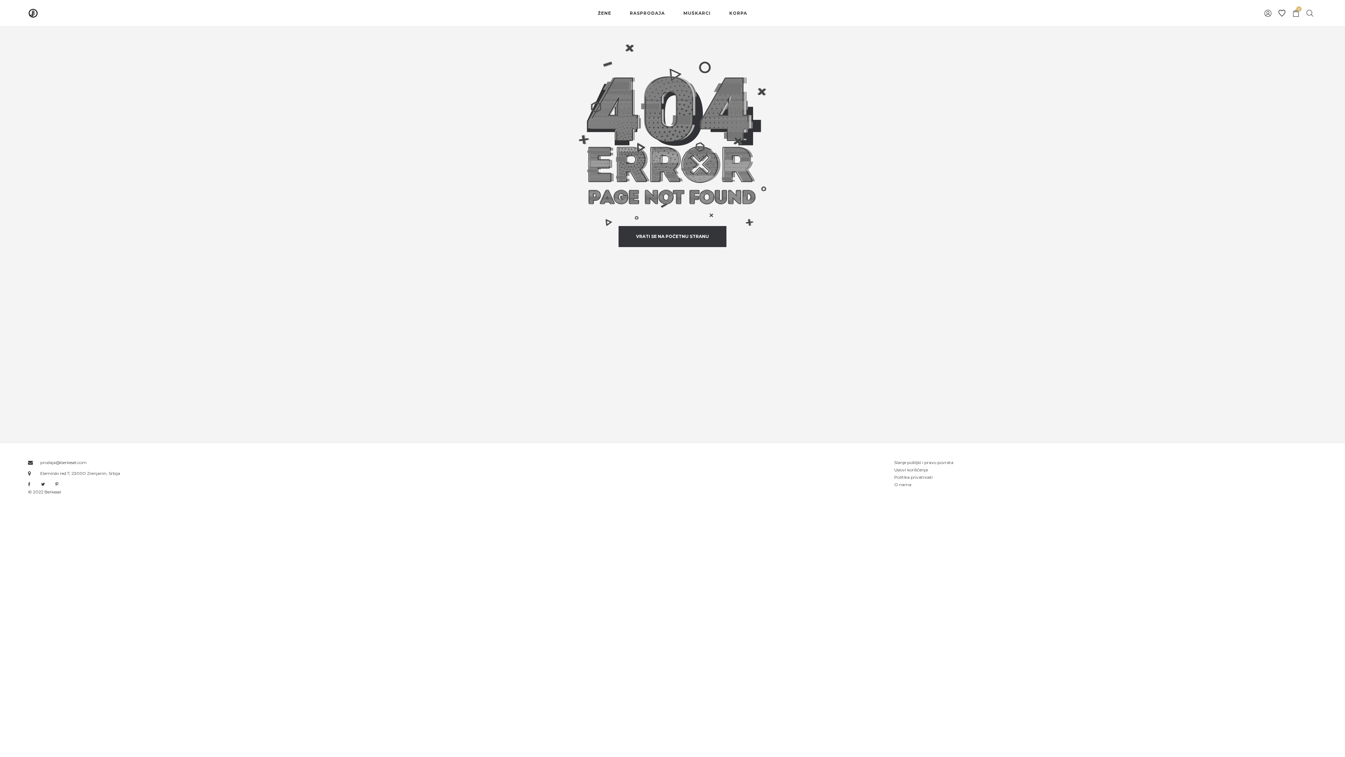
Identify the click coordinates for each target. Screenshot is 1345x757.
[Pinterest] (56, 484)
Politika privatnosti (913, 477)
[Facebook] (29, 484)
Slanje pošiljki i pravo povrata (923, 462)
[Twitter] (43, 484)
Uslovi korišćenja (911, 469)
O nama (902, 484)
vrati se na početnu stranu (672, 236)
